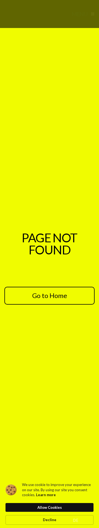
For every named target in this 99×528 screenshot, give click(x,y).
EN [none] (87, 520)
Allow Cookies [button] (49, 507)
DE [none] (75, 520)
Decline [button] (49, 520)
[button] (82, 14)
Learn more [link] (46, 495)
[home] (17, 14)
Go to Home (49, 295)
